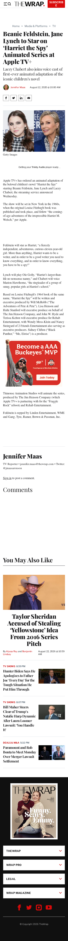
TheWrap (13, 850)
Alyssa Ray (11, 651)
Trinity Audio (38, 167)
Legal (11, 878)
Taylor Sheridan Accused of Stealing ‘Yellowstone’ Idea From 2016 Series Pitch (34, 630)
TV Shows (9, 666)
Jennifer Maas (18, 87)
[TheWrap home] (29, 4)
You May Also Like (28, 560)
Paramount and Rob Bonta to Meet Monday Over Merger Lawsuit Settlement (19, 754)
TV (54, 26)
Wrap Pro (14, 864)
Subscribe (56, 4)
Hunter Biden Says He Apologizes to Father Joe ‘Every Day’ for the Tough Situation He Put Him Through (19, 680)
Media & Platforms (36, 26)
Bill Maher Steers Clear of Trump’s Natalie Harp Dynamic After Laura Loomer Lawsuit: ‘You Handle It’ (19, 718)
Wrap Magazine (18, 892)
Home (16, 26)
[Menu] (7, 4)
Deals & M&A (11, 742)
